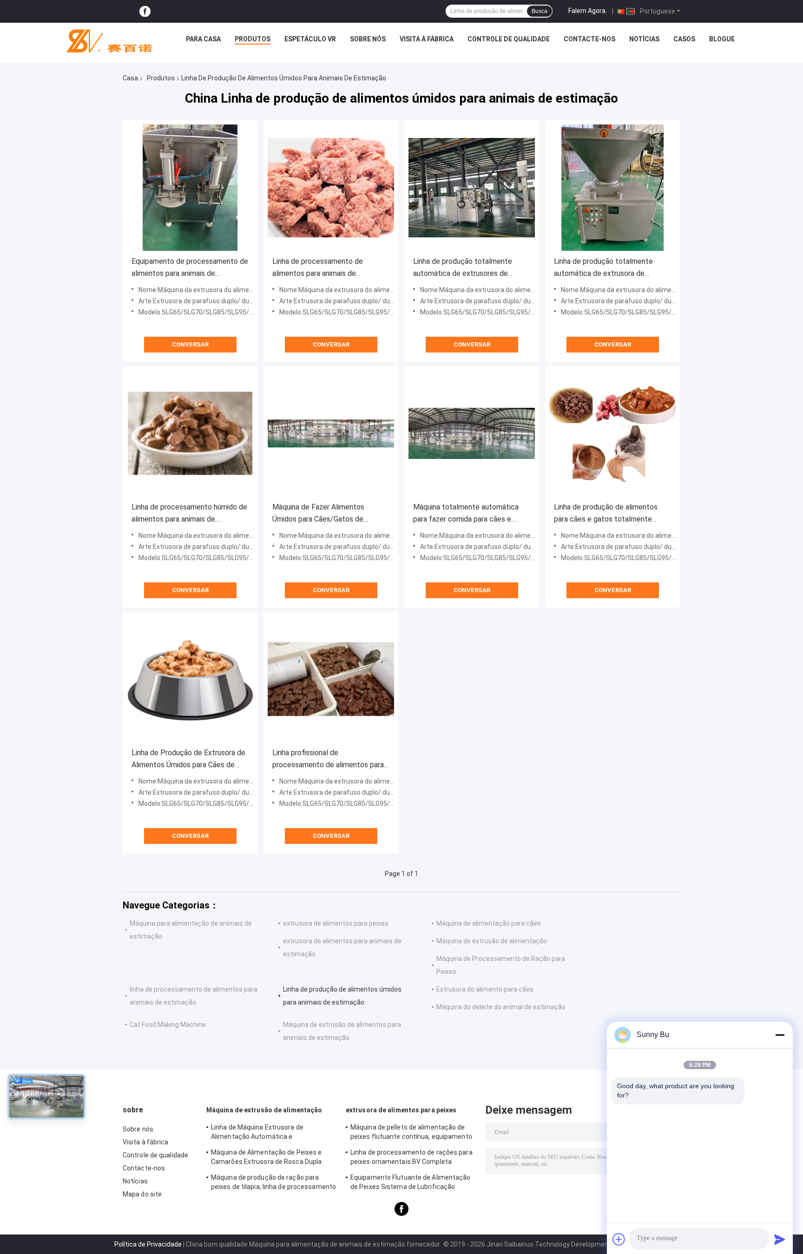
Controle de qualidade (508, 39)
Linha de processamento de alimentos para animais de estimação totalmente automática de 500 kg (328, 268)
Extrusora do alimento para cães (484, 989)
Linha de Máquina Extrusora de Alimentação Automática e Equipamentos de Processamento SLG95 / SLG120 (273, 1133)
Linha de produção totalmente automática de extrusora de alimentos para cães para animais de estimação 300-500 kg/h (612, 268)
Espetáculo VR (310, 39)
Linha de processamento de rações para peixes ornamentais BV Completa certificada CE (411, 1158)
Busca (539, 11)
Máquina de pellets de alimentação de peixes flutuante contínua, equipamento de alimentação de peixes (411, 1133)
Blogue (722, 39)
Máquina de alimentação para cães (488, 923)
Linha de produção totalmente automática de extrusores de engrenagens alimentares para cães (470, 268)
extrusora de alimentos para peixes (335, 923)
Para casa (203, 39)
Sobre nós (368, 39)
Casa (130, 78)
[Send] (779, 1239)
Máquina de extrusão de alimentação (491, 941)
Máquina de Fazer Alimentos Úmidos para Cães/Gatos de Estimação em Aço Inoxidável (320, 514)
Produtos (252, 39)
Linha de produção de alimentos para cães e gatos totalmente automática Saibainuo (606, 514)
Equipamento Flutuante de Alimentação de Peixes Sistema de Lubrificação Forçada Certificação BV (410, 1183)
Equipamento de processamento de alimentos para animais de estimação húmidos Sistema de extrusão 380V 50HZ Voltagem (190, 268)
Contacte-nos (589, 39)
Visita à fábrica (427, 39)
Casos (684, 39)
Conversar (190, 344)
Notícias (644, 39)
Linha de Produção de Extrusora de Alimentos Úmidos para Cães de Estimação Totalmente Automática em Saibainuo (189, 759)
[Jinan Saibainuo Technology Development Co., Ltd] (105, 41)
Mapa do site (142, 1194)
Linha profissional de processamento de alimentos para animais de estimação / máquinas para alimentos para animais (328, 759)
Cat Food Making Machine (168, 1024)
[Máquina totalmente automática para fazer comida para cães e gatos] (471, 433)
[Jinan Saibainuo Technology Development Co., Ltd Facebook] (145, 11)
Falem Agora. (587, 10)
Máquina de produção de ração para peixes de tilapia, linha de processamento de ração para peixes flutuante (273, 1183)
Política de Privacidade (148, 1244)
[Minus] (779, 1034)
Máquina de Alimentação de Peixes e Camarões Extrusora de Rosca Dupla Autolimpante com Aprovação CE (266, 1158)
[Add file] (618, 1239)
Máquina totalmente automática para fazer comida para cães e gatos (466, 514)
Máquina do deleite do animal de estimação (501, 1007)
